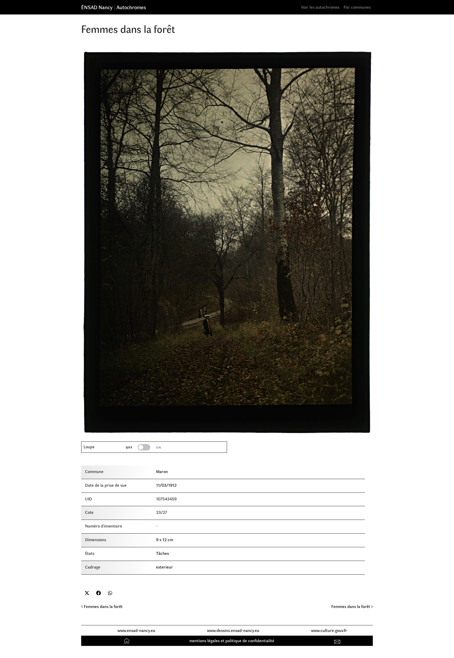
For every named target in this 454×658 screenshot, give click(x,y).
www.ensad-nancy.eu (136, 630)
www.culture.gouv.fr (329, 630)
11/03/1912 (166, 485)
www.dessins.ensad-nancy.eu (233, 630)
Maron (162, 471)
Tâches (162, 553)
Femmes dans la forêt (103, 606)
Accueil (127, 640)
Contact (338, 640)
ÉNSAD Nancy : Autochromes (113, 7)
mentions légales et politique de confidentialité (231, 640)
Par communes (357, 7)
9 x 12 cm (164, 539)
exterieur (164, 567)
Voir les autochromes (320, 7)
